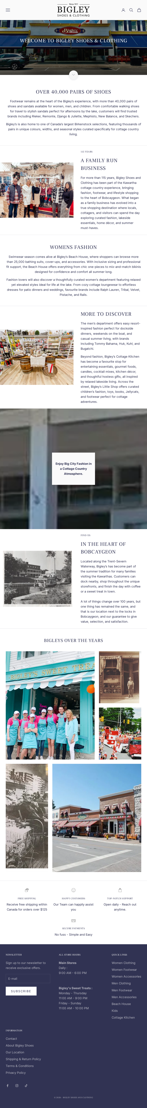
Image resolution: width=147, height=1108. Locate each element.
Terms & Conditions (20, 1066)
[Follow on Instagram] (17, 1085)
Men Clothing (121, 983)
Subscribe (21, 991)
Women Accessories (126, 976)
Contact (11, 1038)
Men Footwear (122, 990)
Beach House (121, 1004)
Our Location (15, 1052)
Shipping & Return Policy (23, 1059)
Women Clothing (123, 963)
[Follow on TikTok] (26, 1085)
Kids (115, 1011)
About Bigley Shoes (20, 1045)
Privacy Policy (16, 1072)
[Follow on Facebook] (7, 1085)
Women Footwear (124, 969)
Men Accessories (124, 997)
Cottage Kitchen (123, 1017)
